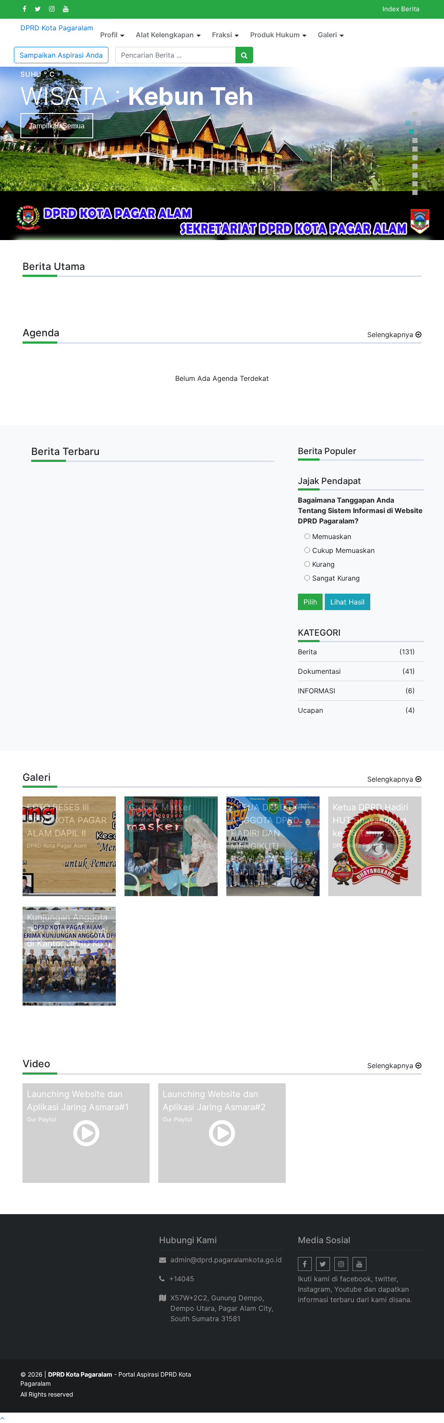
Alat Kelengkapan (165, 34)
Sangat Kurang (335, 578)
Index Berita (400, 9)
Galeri (327, 34)
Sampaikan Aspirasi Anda (61, 55)
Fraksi (222, 34)
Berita (307, 651)
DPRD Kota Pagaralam (56, 27)
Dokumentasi (319, 671)
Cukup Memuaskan (342, 550)
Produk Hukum (275, 34)
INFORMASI (316, 690)
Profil (109, 34)
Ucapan (310, 710)
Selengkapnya (391, 334)
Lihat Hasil (347, 602)
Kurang (322, 564)
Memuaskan (330, 536)
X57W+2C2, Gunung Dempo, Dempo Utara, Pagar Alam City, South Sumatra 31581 (221, 1308)
